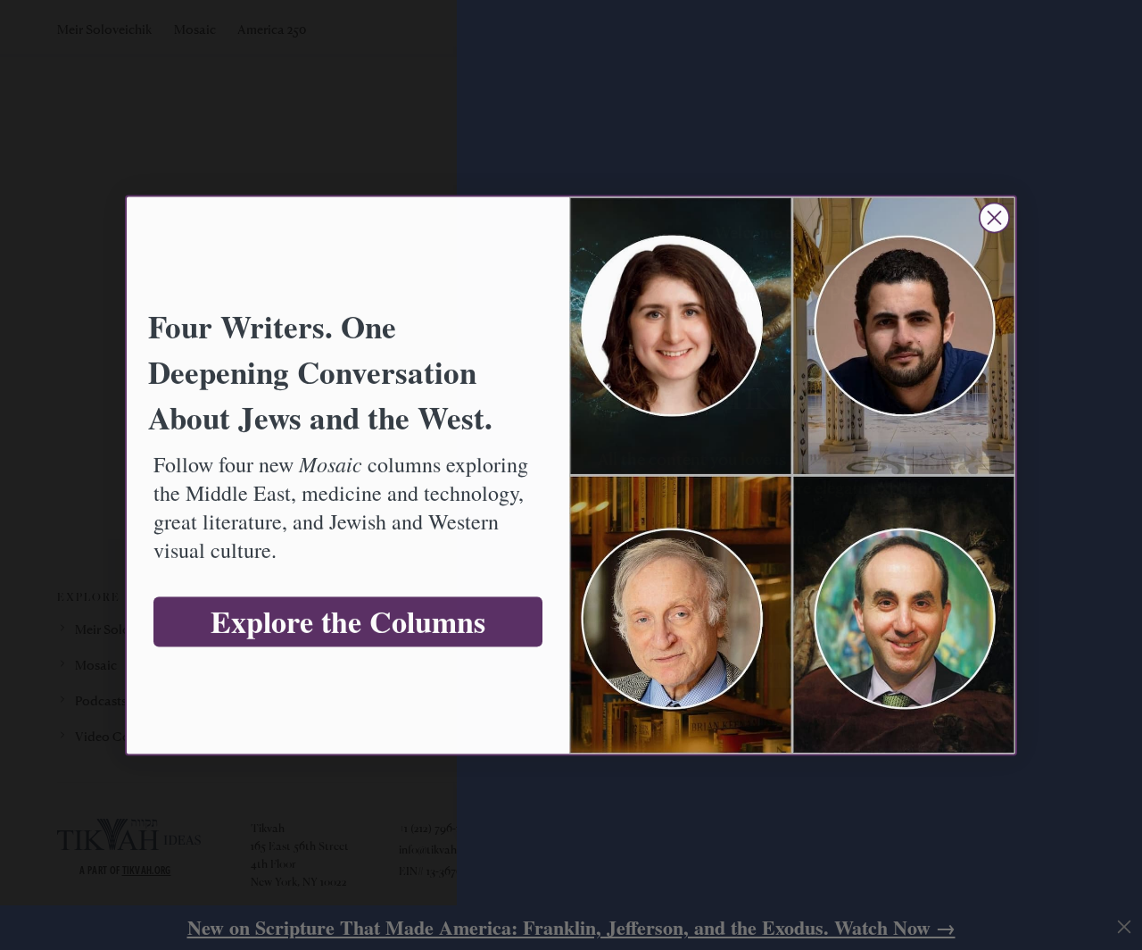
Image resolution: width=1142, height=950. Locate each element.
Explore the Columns (348, 621)
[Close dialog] (994, 217)
